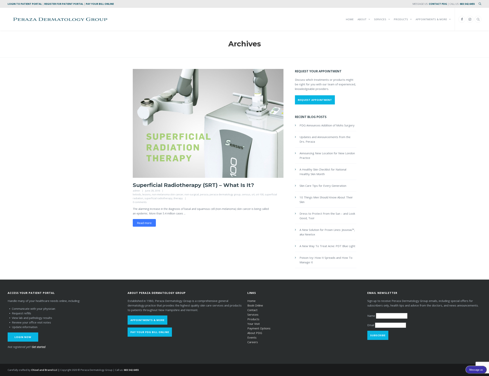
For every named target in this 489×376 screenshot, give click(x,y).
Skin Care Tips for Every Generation (323, 186)
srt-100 (260, 194)
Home (251, 301)
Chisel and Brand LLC (44, 370)
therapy (178, 198)
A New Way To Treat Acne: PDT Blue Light (327, 246)
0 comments (140, 202)
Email (371, 325)
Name (371, 316)
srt (253, 194)
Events (252, 337)
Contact (252, 310)
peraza (204, 194)
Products (253, 319)
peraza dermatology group (225, 194)
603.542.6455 (467, 4)
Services (252, 314)
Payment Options (258, 328)
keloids (137, 194)
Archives (244, 43)
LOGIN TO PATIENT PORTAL (25, 4)
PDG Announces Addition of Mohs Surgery (327, 125)
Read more (144, 223)
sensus (246, 194)
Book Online (255, 305)
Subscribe (377, 335)
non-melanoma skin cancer (167, 194)
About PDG (254, 333)
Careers (252, 342)
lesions (146, 194)
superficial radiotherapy (158, 198)
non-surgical (192, 194)
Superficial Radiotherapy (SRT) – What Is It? (193, 185)
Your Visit (253, 324)
